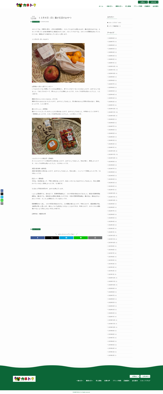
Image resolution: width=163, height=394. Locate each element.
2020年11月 (112, 281)
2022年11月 (112, 196)
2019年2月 (112, 355)
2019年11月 (112, 323)
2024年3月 (112, 140)
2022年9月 (112, 204)
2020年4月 (112, 306)
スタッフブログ (36, 21)
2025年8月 (112, 80)
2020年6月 (112, 299)
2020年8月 (112, 292)
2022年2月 (112, 228)
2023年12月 (112, 151)
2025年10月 (112, 73)
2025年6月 (112, 87)
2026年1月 (112, 62)
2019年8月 (112, 334)
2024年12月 (113, 108)
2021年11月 (112, 239)
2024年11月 (113, 112)
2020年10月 (112, 285)
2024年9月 (112, 119)
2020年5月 (112, 302)
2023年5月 (112, 175)
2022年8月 (112, 207)
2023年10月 (112, 158)
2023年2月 (112, 186)
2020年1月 (112, 316)
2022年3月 (112, 225)
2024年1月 (112, 147)
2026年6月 (112, 45)
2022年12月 (112, 193)
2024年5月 (112, 133)
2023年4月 (112, 179)
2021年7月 (112, 253)
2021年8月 (112, 249)
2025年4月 (112, 94)
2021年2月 (112, 270)
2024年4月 (112, 137)
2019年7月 (112, 337)
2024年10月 (112, 115)
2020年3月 (112, 309)
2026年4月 (112, 52)
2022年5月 (112, 218)
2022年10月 (112, 200)
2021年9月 (112, 246)
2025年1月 (112, 105)
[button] (38, 237)
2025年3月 (112, 98)
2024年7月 (112, 126)
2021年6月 (112, 256)
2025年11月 (113, 70)
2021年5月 (112, 260)
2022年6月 (112, 214)
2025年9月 (112, 77)
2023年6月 (112, 172)
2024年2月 (112, 144)
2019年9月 (112, 330)
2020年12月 (112, 277)
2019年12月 (112, 320)
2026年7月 (112, 41)
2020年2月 (112, 313)
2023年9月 (112, 161)
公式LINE (153, 2)
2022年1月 (112, 232)
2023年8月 (112, 165)
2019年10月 (112, 327)
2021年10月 (112, 242)
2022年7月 (112, 211)
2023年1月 (112, 189)
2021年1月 (112, 274)
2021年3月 (112, 267)
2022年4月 (112, 221)
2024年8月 (112, 122)
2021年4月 (112, 263)
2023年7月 (112, 168)
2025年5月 (112, 91)
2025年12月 (113, 66)
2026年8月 (112, 38)
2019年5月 (112, 345)
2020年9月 (112, 288)
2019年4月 (112, 348)
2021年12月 (112, 235)
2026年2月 (112, 59)
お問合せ (143, 2)
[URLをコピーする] (95, 237)
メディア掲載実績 (115, 26)
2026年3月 (112, 55)
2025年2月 (112, 101)
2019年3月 (112, 352)
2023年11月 (113, 154)
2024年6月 (112, 129)
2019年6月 (112, 341)
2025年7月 (112, 84)
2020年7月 (112, 295)
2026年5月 (112, 48)
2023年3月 (112, 182)
